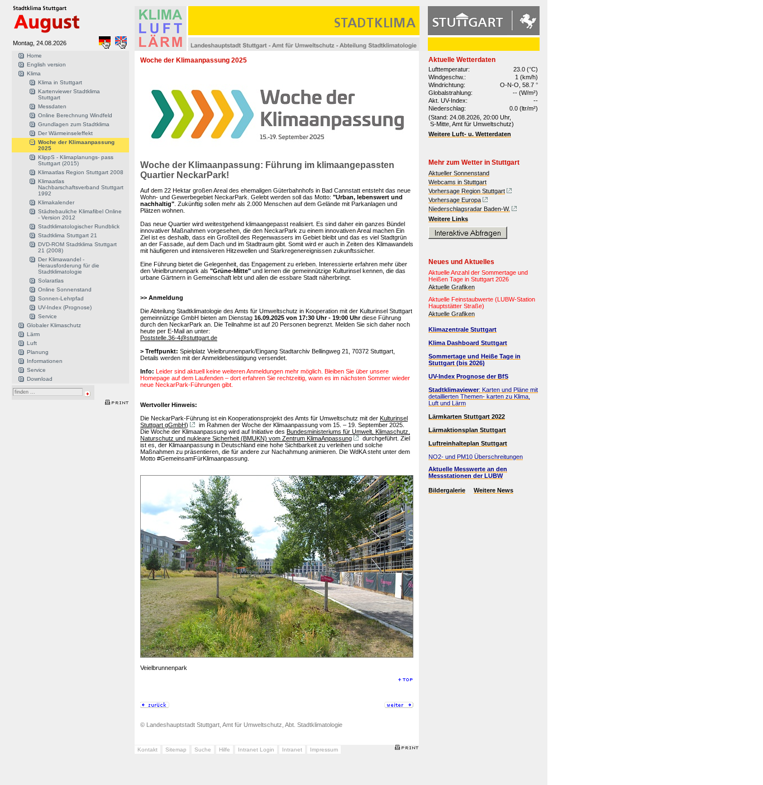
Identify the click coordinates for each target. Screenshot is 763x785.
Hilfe (224, 749)
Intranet (292, 749)
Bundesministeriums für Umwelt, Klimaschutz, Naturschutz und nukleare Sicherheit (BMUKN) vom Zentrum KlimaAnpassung (275, 435)
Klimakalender (56, 202)
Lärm (33, 334)
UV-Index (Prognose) (65, 307)
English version (46, 64)
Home (34, 55)
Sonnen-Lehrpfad (61, 298)
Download (40, 379)
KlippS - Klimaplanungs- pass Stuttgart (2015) (75, 160)
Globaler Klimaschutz (54, 325)
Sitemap (176, 749)
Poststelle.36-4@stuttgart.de (178, 337)
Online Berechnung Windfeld (75, 115)
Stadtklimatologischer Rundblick (79, 226)
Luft (32, 343)
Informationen (45, 361)
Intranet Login (256, 749)
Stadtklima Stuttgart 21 (67, 235)
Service (47, 316)
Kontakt (147, 749)
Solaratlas (51, 280)
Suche (202, 749)
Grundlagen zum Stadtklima (73, 124)
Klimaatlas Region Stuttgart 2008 (80, 172)
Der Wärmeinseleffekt (65, 133)
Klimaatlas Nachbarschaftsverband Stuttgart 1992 (80, 187)
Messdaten (52, 106)
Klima (34, 73)
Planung (38, 352)
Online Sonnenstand (65, 289)
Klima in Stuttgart (60, 82)
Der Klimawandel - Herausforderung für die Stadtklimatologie (68, 265)
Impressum (324, 749)
